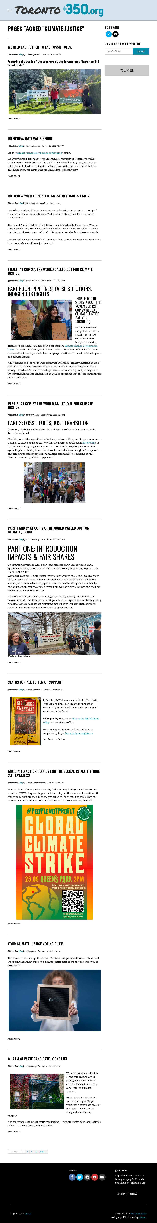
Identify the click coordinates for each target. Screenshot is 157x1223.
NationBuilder (138, 1213)
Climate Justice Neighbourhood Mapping (39, 152)
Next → (43, 1152)
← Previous (14, 1152)
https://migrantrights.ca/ (79, 733)
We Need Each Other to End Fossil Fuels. (40, 47)
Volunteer (127, 70)
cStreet (142, 1217)
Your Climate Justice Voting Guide (35, 943)
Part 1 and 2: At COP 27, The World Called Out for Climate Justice (48, 530)
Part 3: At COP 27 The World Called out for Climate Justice (50, 405)
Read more (14, 118)
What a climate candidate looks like (37, 1058)
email (28, 1213)
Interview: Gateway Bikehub (30, 138)
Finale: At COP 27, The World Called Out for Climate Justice (50, 271)
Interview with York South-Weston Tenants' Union (48, 195)
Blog (21, 54)
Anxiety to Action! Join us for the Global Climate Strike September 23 (54, 773)
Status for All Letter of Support (35, 682)
